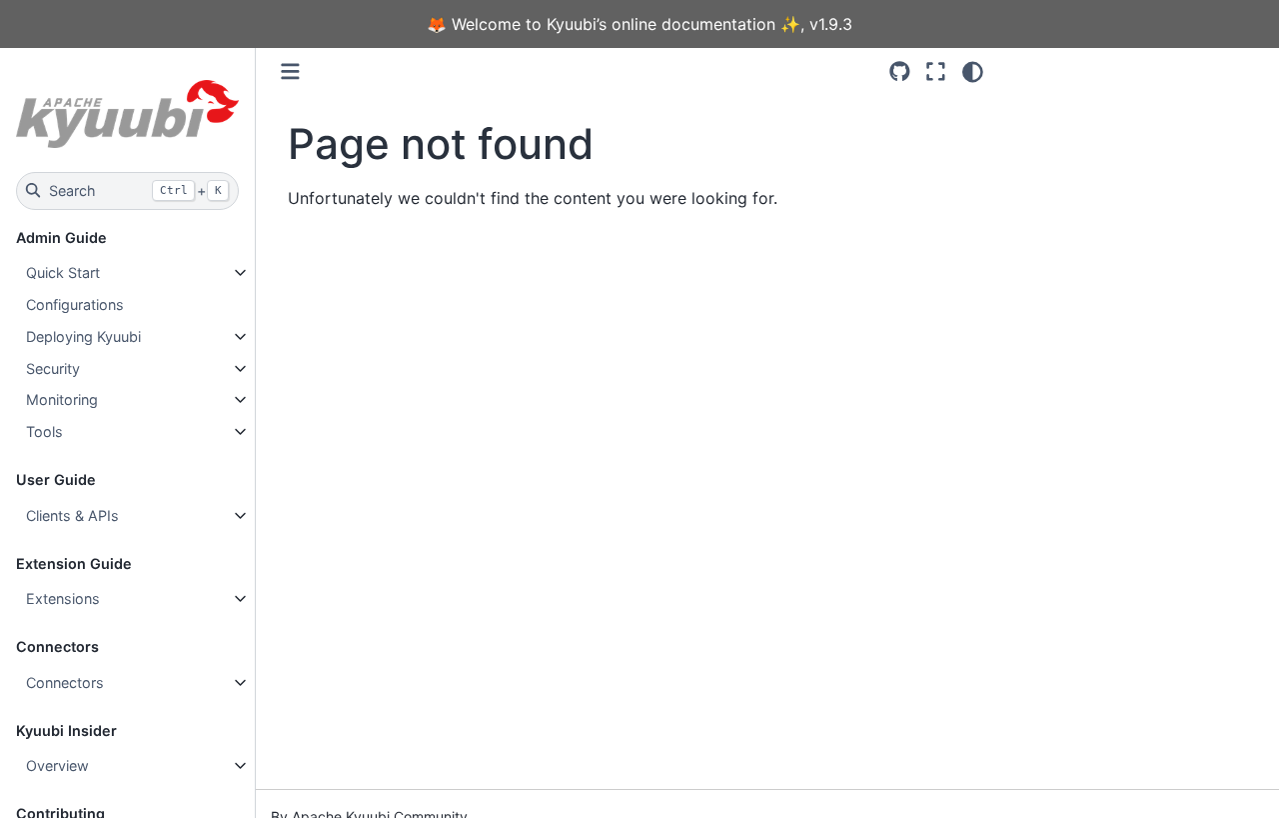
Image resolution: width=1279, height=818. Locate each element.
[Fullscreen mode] (935, 72)
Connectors (65, 682)
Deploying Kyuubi (83, 336)
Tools (44, 431)
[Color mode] (972, 72)
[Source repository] (899, 72)
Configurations (75, 304)
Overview (57, 765)
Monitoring (62, 399)
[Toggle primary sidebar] (290, 71)
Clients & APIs (72, 515)
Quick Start (63, 272)
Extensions (63, 598)
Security (53, 368)
